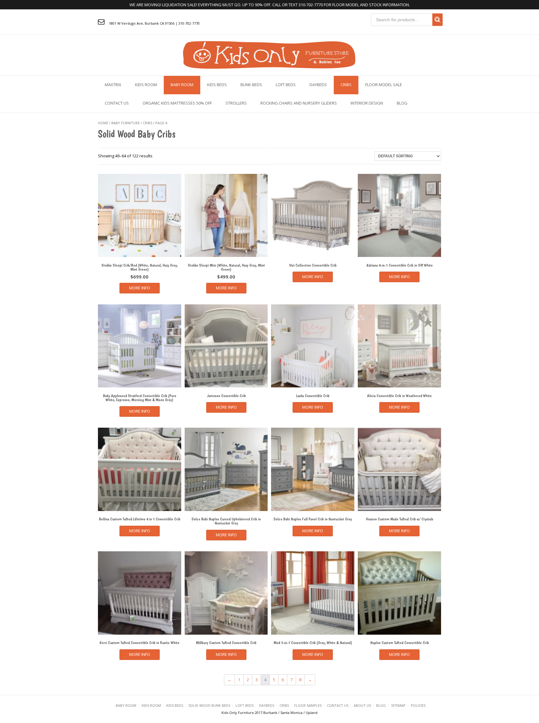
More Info (139, 288)
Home (103, 122)
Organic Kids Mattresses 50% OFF (177, 103)
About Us (362, 705)
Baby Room (182, 84)
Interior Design (367, 103)
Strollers (236, 103)
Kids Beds (217, 84)
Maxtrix (113, 84)
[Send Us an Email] (101, 21)
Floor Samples (308, 705)
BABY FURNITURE (125, 122)
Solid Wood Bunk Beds (209, 705)
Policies (418, 705)
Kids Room (146, 84)
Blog (402, 103)
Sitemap (398, 705)
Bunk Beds (251, 84)
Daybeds (318, 84)
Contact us (117, 103)
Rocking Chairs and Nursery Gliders (298, 103)
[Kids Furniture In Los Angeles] (269, 54)
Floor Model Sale (383, 84)
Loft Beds (286, 84)
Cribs (346, 84)
